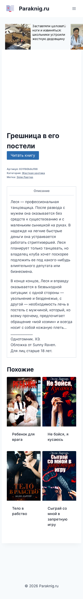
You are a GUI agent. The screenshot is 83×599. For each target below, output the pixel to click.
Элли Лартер (25, 177)
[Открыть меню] (74, 8)
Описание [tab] (42, 191)
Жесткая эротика (33, 173)
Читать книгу (23, 155)
